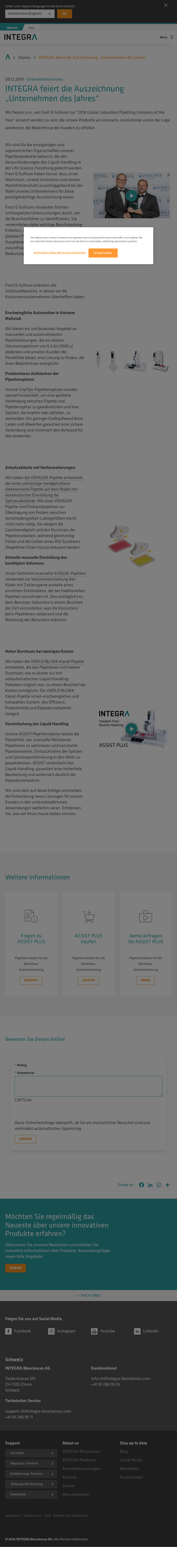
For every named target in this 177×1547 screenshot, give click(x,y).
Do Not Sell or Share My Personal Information (60, 252)
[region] (88, 245)
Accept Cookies (103, 253)
